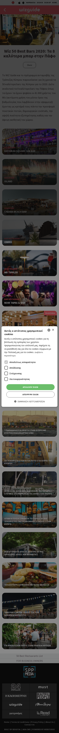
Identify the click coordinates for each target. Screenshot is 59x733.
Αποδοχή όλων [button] (30, 387)
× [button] (53, 330)
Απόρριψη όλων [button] (30, 394)
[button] (29, 401)
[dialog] (29, 366)
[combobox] (49, 330)
